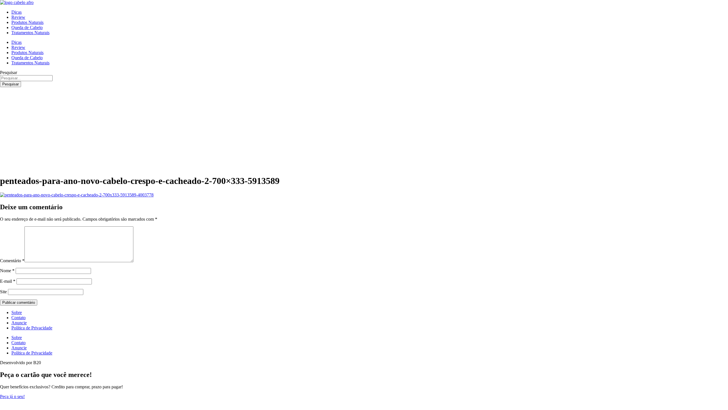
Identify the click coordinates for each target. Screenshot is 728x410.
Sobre (16, 312)
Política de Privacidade (31, 327)
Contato (18, 317)
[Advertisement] (364, 130)
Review (18, 17)
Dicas (16, 12)
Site (3, 291)
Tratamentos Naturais (30, 32)
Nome (7, 270)
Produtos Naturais (27, 22)
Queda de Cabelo (27, 27)
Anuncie (19, 322)
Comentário (12, 260)
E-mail (7, 281)
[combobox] (26, 78)
